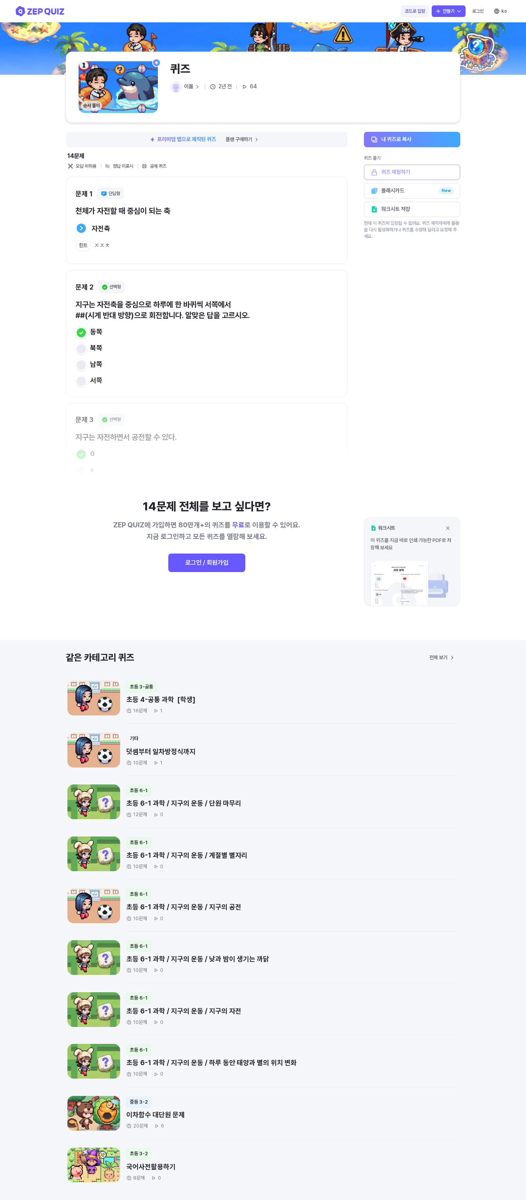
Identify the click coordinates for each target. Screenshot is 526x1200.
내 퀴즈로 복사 (396, 139)
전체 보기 (438, 657)
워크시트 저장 (395, 209)
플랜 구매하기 (239, 139)
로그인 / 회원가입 (206, 562)
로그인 (478, 11)
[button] (412, 561)
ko (504, 11)
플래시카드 (416, 190)
